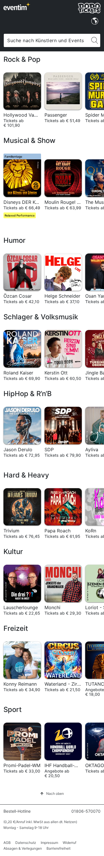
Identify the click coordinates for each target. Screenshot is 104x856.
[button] (52, 793)
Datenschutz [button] (25, 842)
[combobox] (46, 40)
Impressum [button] (49, 842)
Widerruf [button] (69, 842)
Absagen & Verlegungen (22, 848)
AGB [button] (7, 842)
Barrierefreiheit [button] (58, 848)
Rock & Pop (21, 59)
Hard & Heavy (26, 475)
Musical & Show (29, 140)
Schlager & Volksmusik (40, 317)
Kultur (13, 551)
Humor (14, 240)
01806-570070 (86, 811)
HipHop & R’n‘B (27, 393)
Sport (12, 709)
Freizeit (15, 628)
